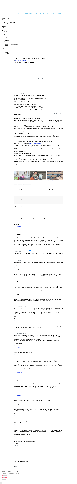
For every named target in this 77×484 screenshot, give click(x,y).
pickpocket (20, 184)
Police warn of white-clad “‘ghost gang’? (35, 143)
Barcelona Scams (4, 26)
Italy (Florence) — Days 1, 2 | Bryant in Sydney (21, 250)
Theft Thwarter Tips (6, 41)
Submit (16, 466)
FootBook (5, 31)
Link (14, 247)
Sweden (29, 184)
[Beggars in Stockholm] (38, 175)
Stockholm (24, 184)
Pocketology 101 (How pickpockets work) (10, 22)
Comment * (16, 443)
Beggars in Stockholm (33, 180)
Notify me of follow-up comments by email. (21, 461)
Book (4, 49)
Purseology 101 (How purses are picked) (10, 23)
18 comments (25, 60)
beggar (16, 184)
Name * (15, 455)
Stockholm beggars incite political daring (52, 180)
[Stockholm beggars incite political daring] (55, 175)
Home (3, 15)
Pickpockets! (5, 37)
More (2, 30)
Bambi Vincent (17, 60)
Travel (21, 60)
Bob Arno (3, 27)
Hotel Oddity (7, 53)
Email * (32, 455)
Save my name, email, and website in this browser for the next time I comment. (27, 459)
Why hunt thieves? (5, 19)
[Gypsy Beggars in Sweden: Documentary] (22, 175)
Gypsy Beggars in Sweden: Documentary (19, 180)
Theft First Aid (7, 45)
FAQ (4, 34)
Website (48, 455)
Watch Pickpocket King (5, 18)
